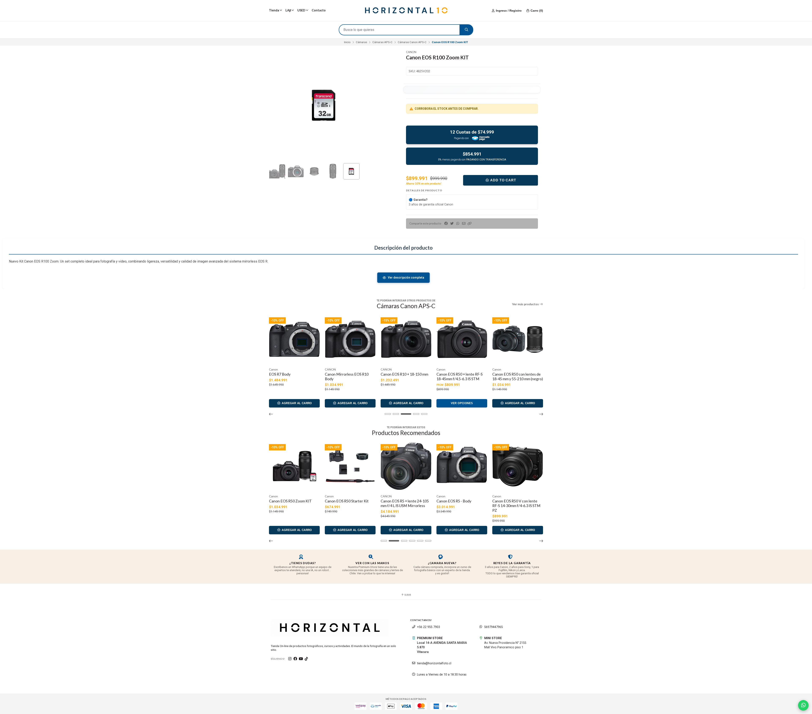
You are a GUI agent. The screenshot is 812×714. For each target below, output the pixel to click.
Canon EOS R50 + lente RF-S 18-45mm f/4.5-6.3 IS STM (404, 376)
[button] (470, 223)
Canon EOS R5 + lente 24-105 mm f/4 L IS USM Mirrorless (349, 503)
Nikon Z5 (499, 501)
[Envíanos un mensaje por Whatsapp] (803, 705)
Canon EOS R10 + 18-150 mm (348, 374)
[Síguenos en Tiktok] (306, 659)
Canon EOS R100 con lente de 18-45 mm (516, 376)
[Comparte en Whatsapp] (458, 223)
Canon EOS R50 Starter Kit (291, 501)
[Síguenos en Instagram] (290, 659)
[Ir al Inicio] (406, 10)
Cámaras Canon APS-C (412, 42)
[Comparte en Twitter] (452, 223)
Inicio (347, 42)
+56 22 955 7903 (428, 627)
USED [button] (301, 10)
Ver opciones (406, 403)
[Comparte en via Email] (464, 223)
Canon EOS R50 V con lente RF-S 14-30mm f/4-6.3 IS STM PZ (460, 506)
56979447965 (493, 627)
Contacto (319, 10)
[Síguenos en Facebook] (295, 659)
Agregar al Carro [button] (128, 403)
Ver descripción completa (406, 277)
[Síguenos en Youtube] (301, 659)
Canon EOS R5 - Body (398, 501)
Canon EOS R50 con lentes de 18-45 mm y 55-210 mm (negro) (461, 376)
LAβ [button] (288, 10)
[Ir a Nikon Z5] (517, 466)
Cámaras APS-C (382, 42)
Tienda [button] (274, 10)
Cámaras (361, 42)
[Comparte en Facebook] (446, 223)
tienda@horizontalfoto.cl (434, 663)
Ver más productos (525, 304)
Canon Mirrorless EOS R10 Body (291, 376)
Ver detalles (573, 530)
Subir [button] (407, 594)
